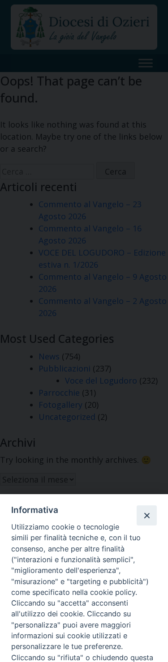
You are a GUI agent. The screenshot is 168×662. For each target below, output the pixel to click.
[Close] (146, 515)
